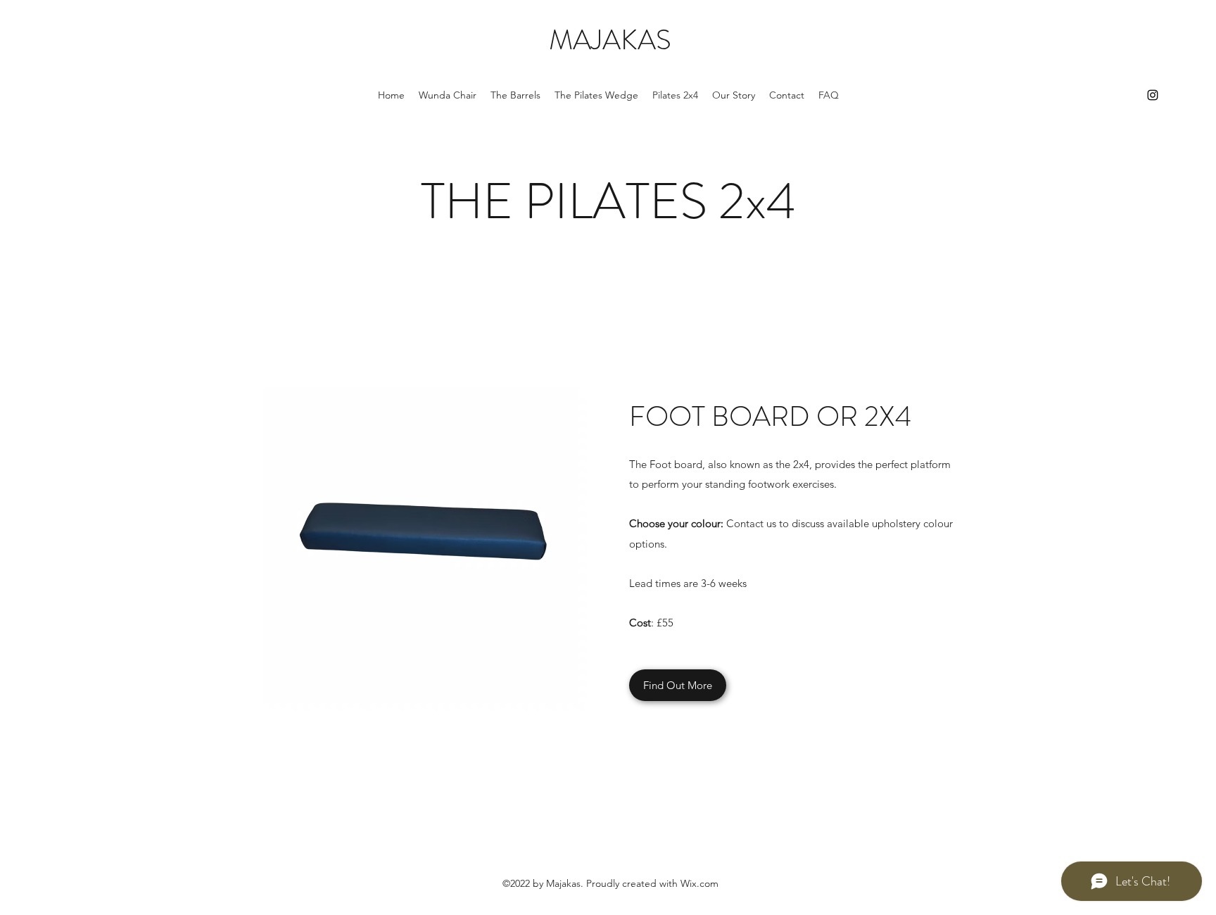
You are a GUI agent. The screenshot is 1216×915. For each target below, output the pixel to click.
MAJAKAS (610, 40)
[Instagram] (1153, 95)
